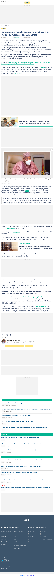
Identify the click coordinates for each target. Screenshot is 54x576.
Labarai (7, 25)
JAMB (7, 346)
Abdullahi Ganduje (8, 228)
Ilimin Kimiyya (20, 346)
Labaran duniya (5, 405)
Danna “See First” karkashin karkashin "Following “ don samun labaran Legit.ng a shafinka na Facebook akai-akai (25, 63)
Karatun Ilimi (29, 346)
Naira (43, 67)
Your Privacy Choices (28, 575)
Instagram (16, 232)
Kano (27, 191)
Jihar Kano (12, 346)
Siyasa (3, 411)
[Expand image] (52, 150)
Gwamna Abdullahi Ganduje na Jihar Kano (29, 297)
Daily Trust (18, 73)
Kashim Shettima (40, 307)
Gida (2, 25)
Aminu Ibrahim (18, 37)
